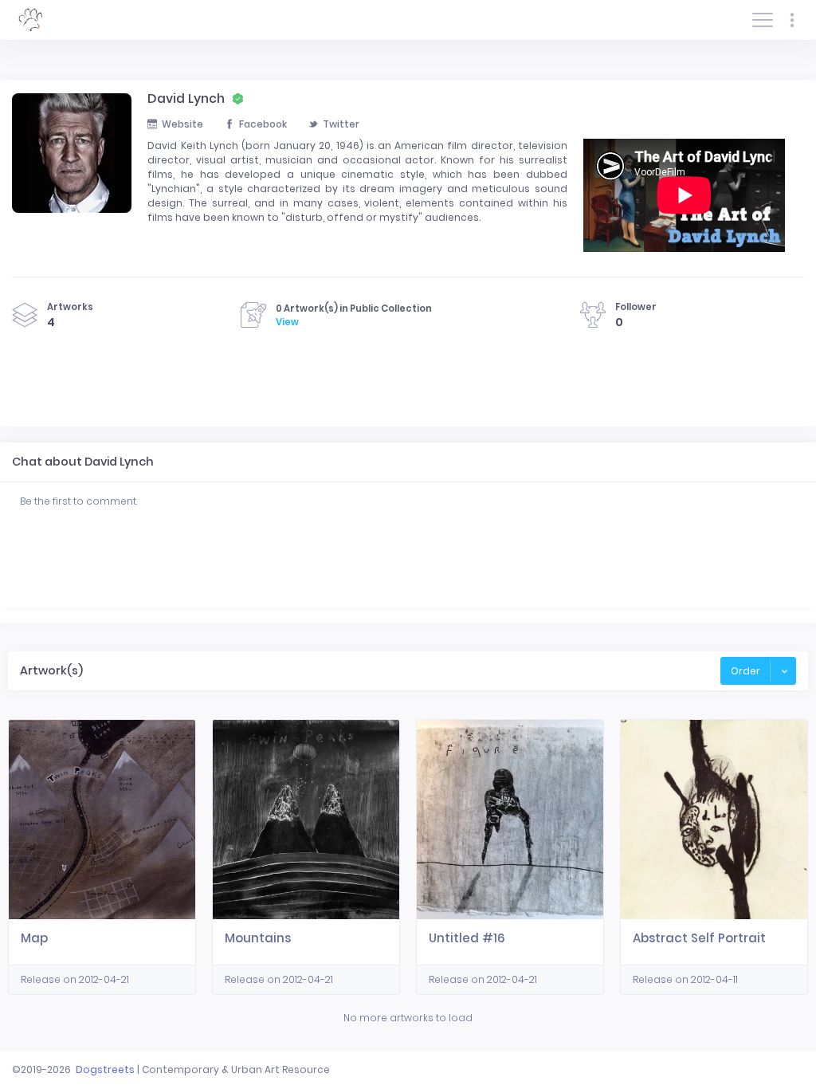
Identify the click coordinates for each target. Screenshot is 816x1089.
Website (182, 124)
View (287, 322)
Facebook (263, 124)
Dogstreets (105, 1069)
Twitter (341, 124)
